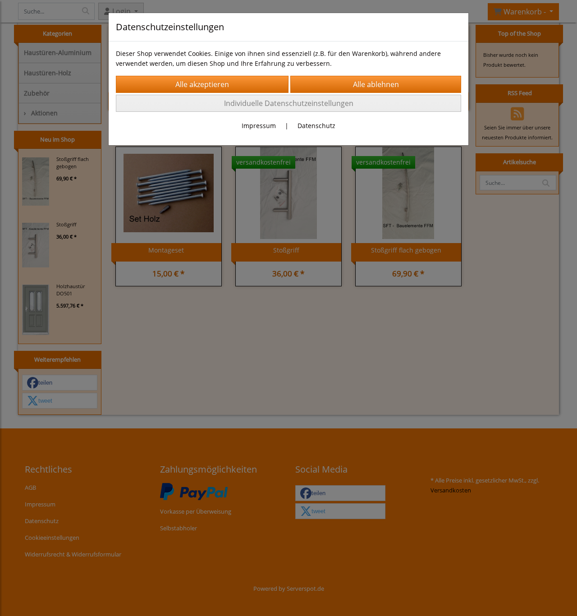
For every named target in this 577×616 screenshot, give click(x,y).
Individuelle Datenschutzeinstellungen (288, 103)
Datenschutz (316, 125)
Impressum (259, 125)
